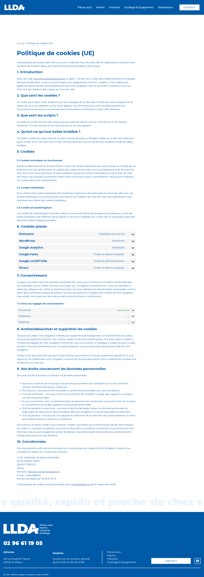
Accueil (20, 43)
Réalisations (165, 7)
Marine (100, 7)
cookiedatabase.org (81, 484)
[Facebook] (198, 561)
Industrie (114, 7)
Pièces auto (84, 7)
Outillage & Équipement (138, 7)
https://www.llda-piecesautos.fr (49, 78)
